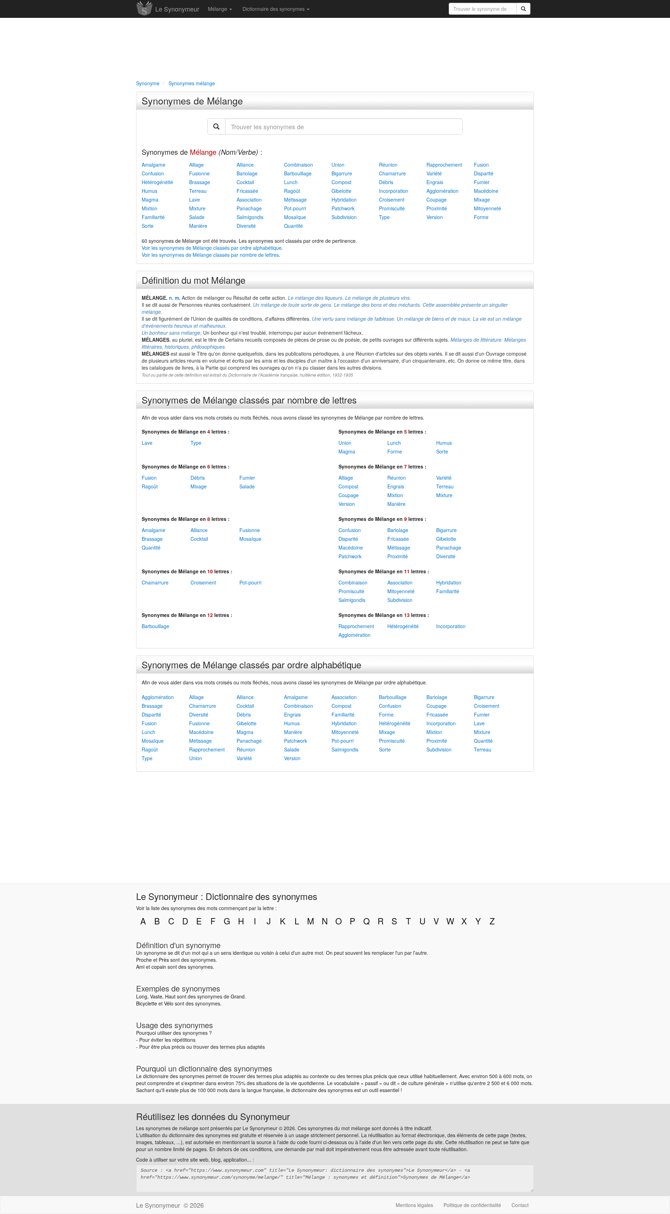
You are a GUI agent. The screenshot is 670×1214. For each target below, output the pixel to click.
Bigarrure (342, 173)
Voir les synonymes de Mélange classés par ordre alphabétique (212, 247)
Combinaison (298, 164)
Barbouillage (298, 173)
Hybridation (344, 199)
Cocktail (245, 182)
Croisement (391, 199)
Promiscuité (392, 208)
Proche (144, 959)
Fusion (481, 164)
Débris (386, 182)
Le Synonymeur (177, 8)
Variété (434, 173)
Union (338, 164)
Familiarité (153, 216)
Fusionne (199, 173)
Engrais (434, 182)
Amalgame (153, 164)
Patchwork (343, 208)
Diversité (246, 225)
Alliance (245, 164)
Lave (194, 199)
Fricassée (247, 190)
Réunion (388, 164)
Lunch (291, 182)
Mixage (482, 199)
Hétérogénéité (157, 182)
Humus (149, 190)
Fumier (482, 182)
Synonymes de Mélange (192, 100)
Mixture (197, 208)
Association (249, 199)
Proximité (436, 208)
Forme (481, 216)
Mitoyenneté (487, 208)
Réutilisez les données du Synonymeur (213, 1116)
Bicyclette (146, 1003)
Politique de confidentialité (472, 1204)
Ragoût (292, 190)
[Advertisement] (335, 47)
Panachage (249, 208)
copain (158, 966)
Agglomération (442, 190)
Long (141, 996)
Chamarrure (392, 173)
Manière (198, 225)
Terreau (198, 190)
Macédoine (486, 190)
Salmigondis (250, 216)
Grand (238, 996)
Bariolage (247, 173)
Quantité (293, 225)
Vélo (168, 1003)
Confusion (153, 173)
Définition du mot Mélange (193, 279)
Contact (520, 1204)
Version (434, 216)
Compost (341, 182)
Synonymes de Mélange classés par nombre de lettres (249, 399)
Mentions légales (414, 1204)
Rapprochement (444, 164)
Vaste (156, 996)
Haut (170, 996)
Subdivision (344, 216)
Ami (140, 966)
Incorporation (393, 190)
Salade (196, 216)
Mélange (218, 8)
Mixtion (149, 208)
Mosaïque (295, 216)
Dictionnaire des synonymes (274, 8)
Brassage (199, 182)
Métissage (295, 199)
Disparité (483, 173)
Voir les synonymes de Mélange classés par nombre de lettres (210, 254)
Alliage (196, 164)
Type (384, 216)
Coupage (436, 199)
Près (164, 959)
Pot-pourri (295, 208)
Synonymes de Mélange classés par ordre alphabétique (251, 664)
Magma (150, 199)
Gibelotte (341, 190)
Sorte (148, 225)
